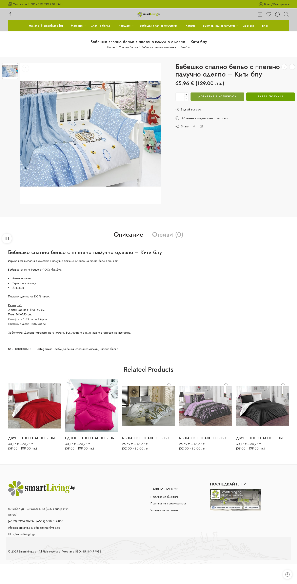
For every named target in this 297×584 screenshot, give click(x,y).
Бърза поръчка (270, 96)
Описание (128, 234)
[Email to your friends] (201, 126)
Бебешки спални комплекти (158, 25)
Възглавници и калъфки (219, 25)
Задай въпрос (190, 109)
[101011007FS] (10, 71)
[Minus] (186, 99)
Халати (190, 25)
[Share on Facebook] (194, 126)
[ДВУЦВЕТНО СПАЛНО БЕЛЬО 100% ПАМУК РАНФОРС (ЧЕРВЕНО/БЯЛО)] (34, 405)
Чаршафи (125, 25)
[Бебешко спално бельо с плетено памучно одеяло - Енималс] (284, 67)
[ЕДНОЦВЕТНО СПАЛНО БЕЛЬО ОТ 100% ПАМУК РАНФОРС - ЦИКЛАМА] (91, 405)
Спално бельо (101, 25)
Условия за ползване (164, 510)
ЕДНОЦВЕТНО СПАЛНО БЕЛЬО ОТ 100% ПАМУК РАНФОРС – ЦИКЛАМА (91, 438)
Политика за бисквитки (165, 497)
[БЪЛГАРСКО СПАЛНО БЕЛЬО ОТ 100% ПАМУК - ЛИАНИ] (205, 405)
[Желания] (25, 68)
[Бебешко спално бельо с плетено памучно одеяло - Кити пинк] (292, 67)
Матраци (77, 25)
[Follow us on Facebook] (10, 14)
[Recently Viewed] (287, 574)
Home (111, 47)
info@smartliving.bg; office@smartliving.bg (34, 527)
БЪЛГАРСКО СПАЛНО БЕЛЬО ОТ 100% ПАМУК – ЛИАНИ (205, 438)
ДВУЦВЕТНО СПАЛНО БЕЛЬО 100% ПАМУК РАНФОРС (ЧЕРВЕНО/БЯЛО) (34, 438)
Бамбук (185, 47)
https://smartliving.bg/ (21, 534)
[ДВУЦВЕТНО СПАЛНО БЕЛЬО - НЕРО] (262, 405)
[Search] (286, 14)
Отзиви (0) (167, 234)
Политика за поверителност (168, 503)
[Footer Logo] (41, 488)
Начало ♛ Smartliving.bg (46, 25)
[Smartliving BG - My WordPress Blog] (148, 14)
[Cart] (260, 14)
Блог (265, 25)
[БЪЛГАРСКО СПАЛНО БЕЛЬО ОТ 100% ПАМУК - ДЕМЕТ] (148, 405)
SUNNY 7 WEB (91, 551)
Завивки (248, 25)
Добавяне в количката (217, 96)
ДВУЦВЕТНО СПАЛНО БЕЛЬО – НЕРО (262, 438)
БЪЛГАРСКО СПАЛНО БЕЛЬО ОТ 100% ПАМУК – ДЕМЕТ (148, 438)
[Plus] (186, 94)
